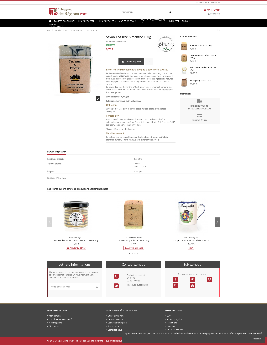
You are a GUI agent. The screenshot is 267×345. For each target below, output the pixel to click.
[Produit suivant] (219, 30)
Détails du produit (56, 151)
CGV (168, 315)
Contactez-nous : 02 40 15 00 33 (207, 2)
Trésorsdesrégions (76, 237)
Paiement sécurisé (175, 329)
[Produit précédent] (218, 30)
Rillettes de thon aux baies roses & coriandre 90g (76, 240)
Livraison (171, 326)
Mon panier (54, 326)
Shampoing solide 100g (200, 80)
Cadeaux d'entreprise (117, 322)
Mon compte (55, 315)
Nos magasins (55, 322)
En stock (51, 178)
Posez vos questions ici (137, 284)
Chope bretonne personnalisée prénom (191, 240)
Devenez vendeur (115, 319)
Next (217, 222)
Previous (49, 222)
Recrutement (113, 326)
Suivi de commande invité (60, 319)
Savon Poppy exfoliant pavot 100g (203, 56)
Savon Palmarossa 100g (201, 45)
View (191, 247)
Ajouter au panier (133, 61)
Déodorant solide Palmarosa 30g (203, 68)
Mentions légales (174, 319)
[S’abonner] (97, 286)
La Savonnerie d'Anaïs (133, 237)
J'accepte (257, 338)
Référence (110, 41)
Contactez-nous (115, 329)
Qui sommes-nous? (116, 315)
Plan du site (172, 322)
